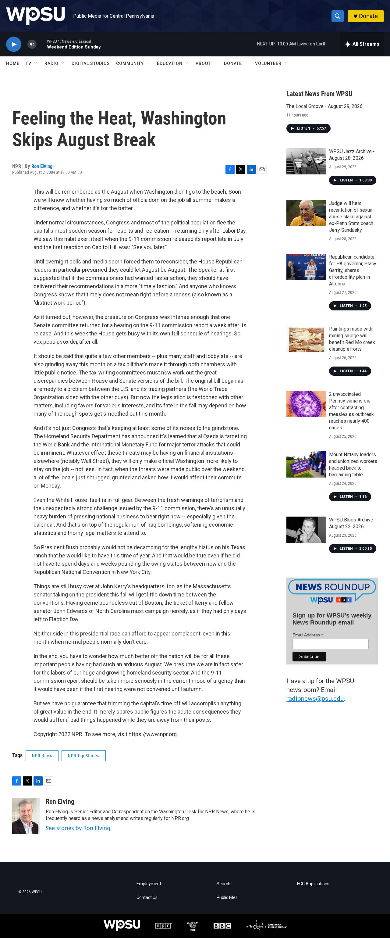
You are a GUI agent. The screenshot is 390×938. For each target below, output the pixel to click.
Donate (368, 16)
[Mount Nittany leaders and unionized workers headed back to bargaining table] (306, 464)
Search (223, 884)
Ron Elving (42, 166)
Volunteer (268, 63)
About (203, 63)
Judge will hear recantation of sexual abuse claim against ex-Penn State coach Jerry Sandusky (351, 216)
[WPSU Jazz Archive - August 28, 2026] (306, 161)
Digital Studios (91, 63)
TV (28, 63)
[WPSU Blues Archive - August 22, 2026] (306, 530)
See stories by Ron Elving (78, 828)
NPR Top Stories (83, 755)
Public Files (227, 897)
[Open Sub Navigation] (36, 63)
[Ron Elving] (26, 816)
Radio (51, 63)
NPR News (42, 755)
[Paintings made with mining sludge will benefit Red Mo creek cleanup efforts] (306, 339)
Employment (148, 884)
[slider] (42, 44)
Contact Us (147, 897)
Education (170, 63)
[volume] (32, 44)
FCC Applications (313, 884)
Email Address (308, 635)
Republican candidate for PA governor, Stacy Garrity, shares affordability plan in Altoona (352, 270)
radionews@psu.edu (315, 698)
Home (13, 63)
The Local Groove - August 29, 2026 (324, 106)
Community (130, 63)
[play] (14, 44)
